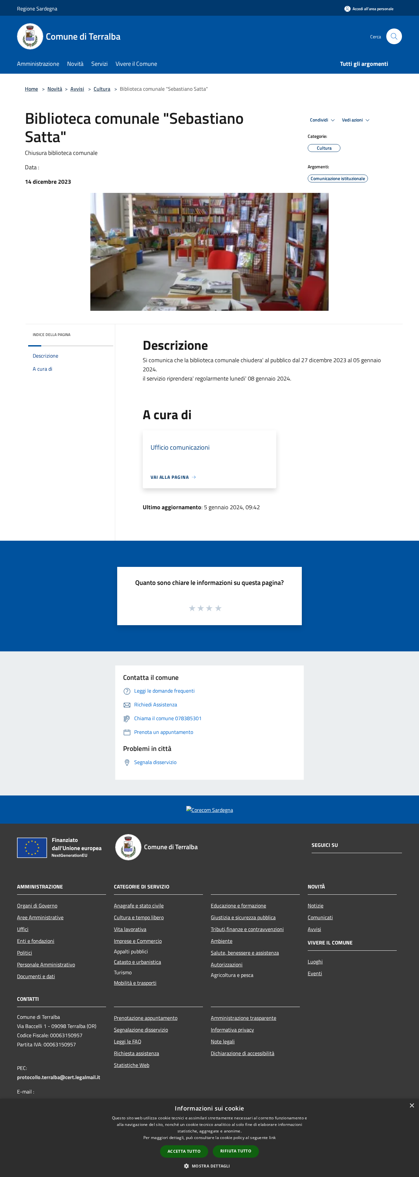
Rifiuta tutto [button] (235, 1151)
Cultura (102, 89)
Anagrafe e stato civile (139, 905)
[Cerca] (394, 36)
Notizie (315, 905)
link (272, 1137)
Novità (54, 89)
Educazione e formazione (238, 905)
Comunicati (320, 917)
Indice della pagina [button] (51, 334)
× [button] (411, 1105)
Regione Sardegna (37, 8)
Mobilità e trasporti (135, 983)
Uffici (22, 929)
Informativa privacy (232, 1030)
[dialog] (209, 1138)
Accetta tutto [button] (184, 1151)
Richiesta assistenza (136, 1053)
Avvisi (77, 89)
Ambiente (221, 941)
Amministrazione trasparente (243, 1018)
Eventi (315, 973)
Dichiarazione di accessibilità (242, 1053)
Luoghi (315, 961)
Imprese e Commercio (138, 941)
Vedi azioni (353, 119)
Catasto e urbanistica (137, 962)
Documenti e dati (36, 976)
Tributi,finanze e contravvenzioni (247, 929)
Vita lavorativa (130, 929)
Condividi (319, 119)
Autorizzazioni (227, 964)
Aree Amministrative (40, 917)
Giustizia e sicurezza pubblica (243, 917)
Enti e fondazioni (35, 941)
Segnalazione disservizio (141, 1030)
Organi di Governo (37, 905)
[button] (209, 1166)
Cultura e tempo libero (139, 917)
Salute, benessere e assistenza (245, 953)
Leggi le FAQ (127, 1041)
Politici (24, 953)
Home (31, 89)
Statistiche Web (131, 1065)
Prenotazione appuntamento (145, 1018)
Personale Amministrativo (46, 964)
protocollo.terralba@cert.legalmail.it (58, 1077)
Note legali (223, 1041)
